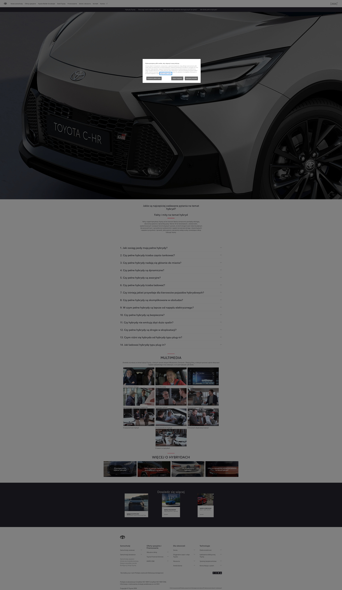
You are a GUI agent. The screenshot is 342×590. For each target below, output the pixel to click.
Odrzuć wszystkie (177, 78)
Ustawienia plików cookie (154, 78)
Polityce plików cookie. (165, 73)
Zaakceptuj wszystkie (191, 78)
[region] (172, 71)
